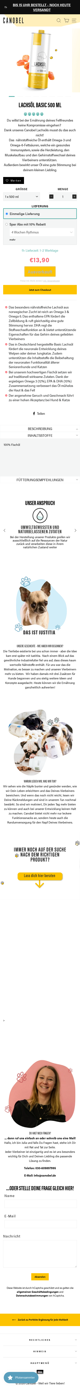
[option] (40, 7)
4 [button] (34, 97)
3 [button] (26, 97)
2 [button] (18, 97)
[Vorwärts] (75, 530)
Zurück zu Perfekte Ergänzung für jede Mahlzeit (42, 1319)
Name (9, 1195)
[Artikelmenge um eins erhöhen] (74, 196)
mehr (12, 239)
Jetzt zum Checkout (40, 290)
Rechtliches (40, 1339)
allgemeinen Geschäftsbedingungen (38, 1292)
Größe (22, 189)
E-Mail (10, 1216)
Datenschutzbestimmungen (32, 1295)
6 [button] (50, 97)
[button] (34, 113)
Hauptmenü (40, 1363)
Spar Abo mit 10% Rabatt (28, 224)
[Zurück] (4, 530)
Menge (63, 189)
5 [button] (42, 97)
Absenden (40, 1276)
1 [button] (10, 97)
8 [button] (66, 97)
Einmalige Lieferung (25, 213)
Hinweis (40, 1351)
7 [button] (58, 97)
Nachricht (11, 1236)
